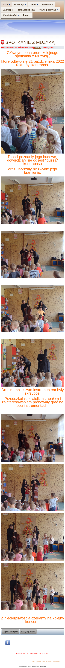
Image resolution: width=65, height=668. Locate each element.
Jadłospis (8, 9)
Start (5, 4)
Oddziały (19, 4)
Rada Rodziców (26, 9)
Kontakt (38, 661)
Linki (26, 15)
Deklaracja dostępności (51, 661)
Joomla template (25, 666)
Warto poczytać (47, 9)
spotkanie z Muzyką (30, 42)
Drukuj (37, 48)
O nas (33, 4)
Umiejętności (10, 15)
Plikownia (47, 4)
